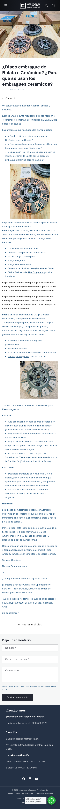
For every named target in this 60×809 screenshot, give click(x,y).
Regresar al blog (32, 624)
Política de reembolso (24, 794)
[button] (6, 5)
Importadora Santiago (27, 790)
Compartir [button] (10, 98)
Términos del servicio (23, 798)
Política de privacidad (44, 794)
